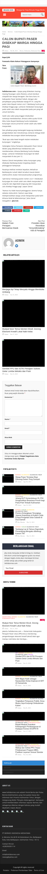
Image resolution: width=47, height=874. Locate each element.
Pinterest (17, 210)
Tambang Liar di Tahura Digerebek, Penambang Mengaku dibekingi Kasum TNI (29, 531)
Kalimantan (27, 50)
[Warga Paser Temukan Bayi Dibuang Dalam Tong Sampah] (8, 478)
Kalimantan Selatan (36, 698)
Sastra (30, 654)
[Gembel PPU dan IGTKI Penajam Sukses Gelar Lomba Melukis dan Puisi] (23, 353)
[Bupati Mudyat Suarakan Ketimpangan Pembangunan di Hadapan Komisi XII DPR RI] (23, 716)
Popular (8, 763)
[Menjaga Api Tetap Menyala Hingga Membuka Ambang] (23, 273)
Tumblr (7, 210)
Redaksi (6, 870)
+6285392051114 (8, 846)
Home (4, 32)
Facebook (8, 207)
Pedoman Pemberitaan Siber (21, 870)
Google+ (29, 207)
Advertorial (6, 617)
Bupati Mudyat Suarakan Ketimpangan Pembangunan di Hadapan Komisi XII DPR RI (28, 727)
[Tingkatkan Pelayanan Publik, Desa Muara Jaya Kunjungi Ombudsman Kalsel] (23, 694)
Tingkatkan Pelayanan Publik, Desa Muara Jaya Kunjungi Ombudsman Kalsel (29, 703)
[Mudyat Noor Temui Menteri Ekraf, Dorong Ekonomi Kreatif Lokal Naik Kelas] (23, 313)
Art (16, 653)
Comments (8, 772)
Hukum (23, 509)
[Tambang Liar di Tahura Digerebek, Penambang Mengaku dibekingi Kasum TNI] (8, 530)
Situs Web (8, 437)
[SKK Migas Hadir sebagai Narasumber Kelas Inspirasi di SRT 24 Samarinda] (23, 671)
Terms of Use (39, 870)
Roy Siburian (21, 522)
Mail (27, 210)
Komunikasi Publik (8, 618)
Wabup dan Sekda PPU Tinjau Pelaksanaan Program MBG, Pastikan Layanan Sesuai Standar (29, 750)
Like (43, 620)
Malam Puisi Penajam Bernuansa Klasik (10, 224)
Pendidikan (19, 496)
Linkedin (39, 207)
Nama (7, 419)
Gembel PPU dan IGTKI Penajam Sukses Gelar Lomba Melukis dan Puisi (29, 658)
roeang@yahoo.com (9, 857)
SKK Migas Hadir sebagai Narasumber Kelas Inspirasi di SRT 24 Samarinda (29, 681)
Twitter (19, 207)
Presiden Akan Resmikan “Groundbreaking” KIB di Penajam (37, 226)
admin (6, 50)
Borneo (10, 32)
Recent (7, 768)
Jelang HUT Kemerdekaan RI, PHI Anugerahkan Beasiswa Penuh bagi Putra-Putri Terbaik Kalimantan (30, 500)
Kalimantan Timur (36, 50)
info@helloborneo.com (11, 854)
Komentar (9, 397)
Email (7, 428)
